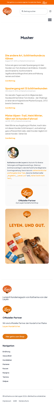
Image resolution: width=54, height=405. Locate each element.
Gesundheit (7, 356)
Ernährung (6, 352)
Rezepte (6, 373)
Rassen (5, 369)
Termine (6, 377)
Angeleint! (12, 176)
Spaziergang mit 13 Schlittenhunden (26, 88)
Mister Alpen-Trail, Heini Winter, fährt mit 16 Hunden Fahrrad (24, 117)
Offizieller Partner (27, 200)
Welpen (5, 381)
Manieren (6, 364)
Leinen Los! (22, 176)
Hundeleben (7, 360)
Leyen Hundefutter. (12, 326)
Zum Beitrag (10, 81)
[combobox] (34, 11)
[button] (50, 20)
